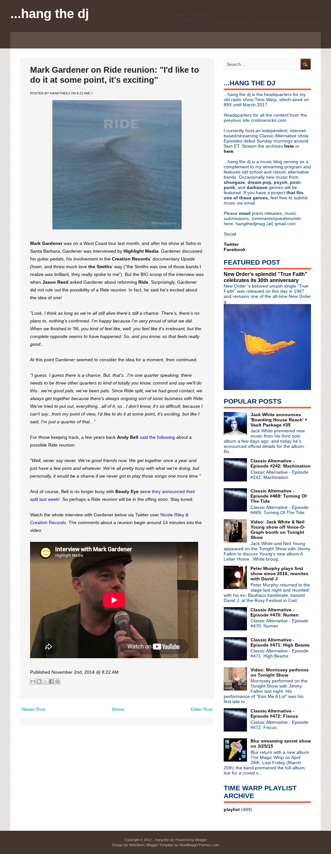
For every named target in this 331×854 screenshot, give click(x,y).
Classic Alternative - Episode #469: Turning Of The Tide (279, 496)
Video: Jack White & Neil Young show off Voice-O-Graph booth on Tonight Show (278, 529)
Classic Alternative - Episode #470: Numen (275, 612)
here (289, 146)
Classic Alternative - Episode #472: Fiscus (274, 713)
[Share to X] (45, 681)
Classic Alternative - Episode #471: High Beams (280, 642)
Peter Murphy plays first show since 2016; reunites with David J (279, 573)
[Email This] (33, 681)
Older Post (201, 709)
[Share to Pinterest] (57, 681)
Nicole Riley (172, 514)
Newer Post (33, 709)
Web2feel (136, 845)
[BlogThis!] (39, 681)
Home (118, 709)
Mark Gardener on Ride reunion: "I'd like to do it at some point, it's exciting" (114, 75)
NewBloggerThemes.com (199, 845)
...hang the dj (49, 13)
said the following (157, 437)
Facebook (235, 249)
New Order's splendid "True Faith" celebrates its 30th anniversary (265, 277)
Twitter (231, 244)
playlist (232, 809)
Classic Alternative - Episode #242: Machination (281, 463)
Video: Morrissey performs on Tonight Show (280, 672)
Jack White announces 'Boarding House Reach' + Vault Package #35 (279, 419)
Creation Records (48, 522)
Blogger (201, 840)
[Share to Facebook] (51, 681)
